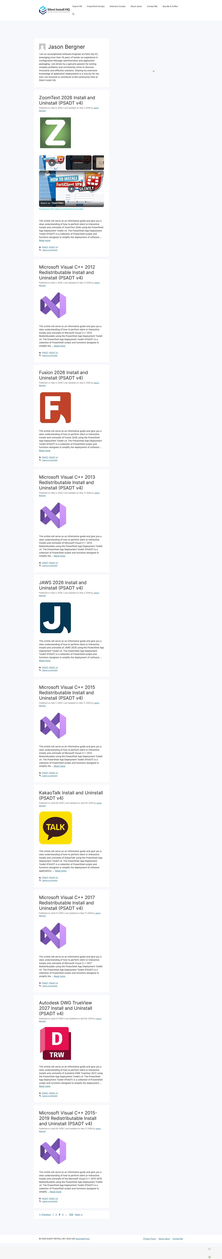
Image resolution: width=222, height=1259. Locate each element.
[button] (73, 14)
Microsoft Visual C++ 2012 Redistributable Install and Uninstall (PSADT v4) (67, 272)
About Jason (136, 6)
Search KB (77, 6)
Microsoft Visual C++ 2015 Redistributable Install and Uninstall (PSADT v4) (67, 692)
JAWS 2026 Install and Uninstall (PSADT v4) (63, 585)
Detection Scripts (118, 6)
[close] (209, 1249)
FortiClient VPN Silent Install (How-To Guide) (71, 174)
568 (71, 1214)
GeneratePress (83, 1238)
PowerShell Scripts (96, 6)
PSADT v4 (53, 247)
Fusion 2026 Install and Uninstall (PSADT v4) (63, 375)
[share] (98, 173)
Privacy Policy (149, 1238)
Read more (44, 240)
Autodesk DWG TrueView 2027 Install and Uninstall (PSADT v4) (65, 1008)
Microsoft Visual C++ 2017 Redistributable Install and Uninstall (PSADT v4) (67, 903)
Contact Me (152, 6)
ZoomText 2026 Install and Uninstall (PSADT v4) (67, 100)
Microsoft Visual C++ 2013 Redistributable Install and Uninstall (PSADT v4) (67, 482)
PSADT (45, 247)
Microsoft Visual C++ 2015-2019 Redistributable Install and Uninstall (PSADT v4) (68, 1118)
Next (79, 1214)
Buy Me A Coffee (170, 6)
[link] (43, 174)
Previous (45, 1214)
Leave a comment (49, 250)
